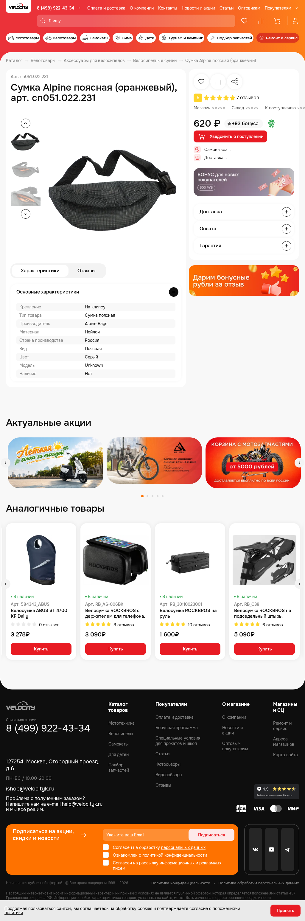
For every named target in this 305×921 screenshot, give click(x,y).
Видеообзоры (168, 774)
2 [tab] (147, 496)
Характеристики (40, 271)
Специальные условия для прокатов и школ (177, 740)
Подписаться (211, 835)
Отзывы (86, 271)
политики (13, 912)
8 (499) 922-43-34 (55, 8)
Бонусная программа (176, 727)
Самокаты (118, 744)
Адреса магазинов (283, 741)
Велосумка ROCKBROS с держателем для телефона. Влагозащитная (115, 613)
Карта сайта (285, 754)
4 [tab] (157, 496)
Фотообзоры (167, 764)
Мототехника (121, 723)
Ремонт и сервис (282, 725)
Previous (5, 463)
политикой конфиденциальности (174, 855)
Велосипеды (120, 733)
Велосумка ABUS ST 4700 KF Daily (39, 613)
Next (299, 463)
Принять (285, 910)
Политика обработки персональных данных (258, 883)
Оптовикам (249, 8)
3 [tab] (152, 496)
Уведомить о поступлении (237, 136)
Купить (41, 649)
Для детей (118, 754)
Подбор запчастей (118, 767)
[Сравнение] (261, 21)
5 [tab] (163, 496)
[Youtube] (271, 849)
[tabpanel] (55, 462)
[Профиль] (293, 21)
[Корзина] (278, 21)
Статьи (227, 8)
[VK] (255, 849)
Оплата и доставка (106, 8)
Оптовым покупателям (235, 746)
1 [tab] (142, 496)
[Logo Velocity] (18, 13)
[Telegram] (287, 849)
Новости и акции (198, 8)
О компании (142, 8)
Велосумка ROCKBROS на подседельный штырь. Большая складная (262, 613)
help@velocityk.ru (82, 804)
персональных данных (183, 847)
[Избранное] (244, 21)
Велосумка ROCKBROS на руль (188, 613)
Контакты (167, 8)
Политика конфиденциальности (180, 883)
